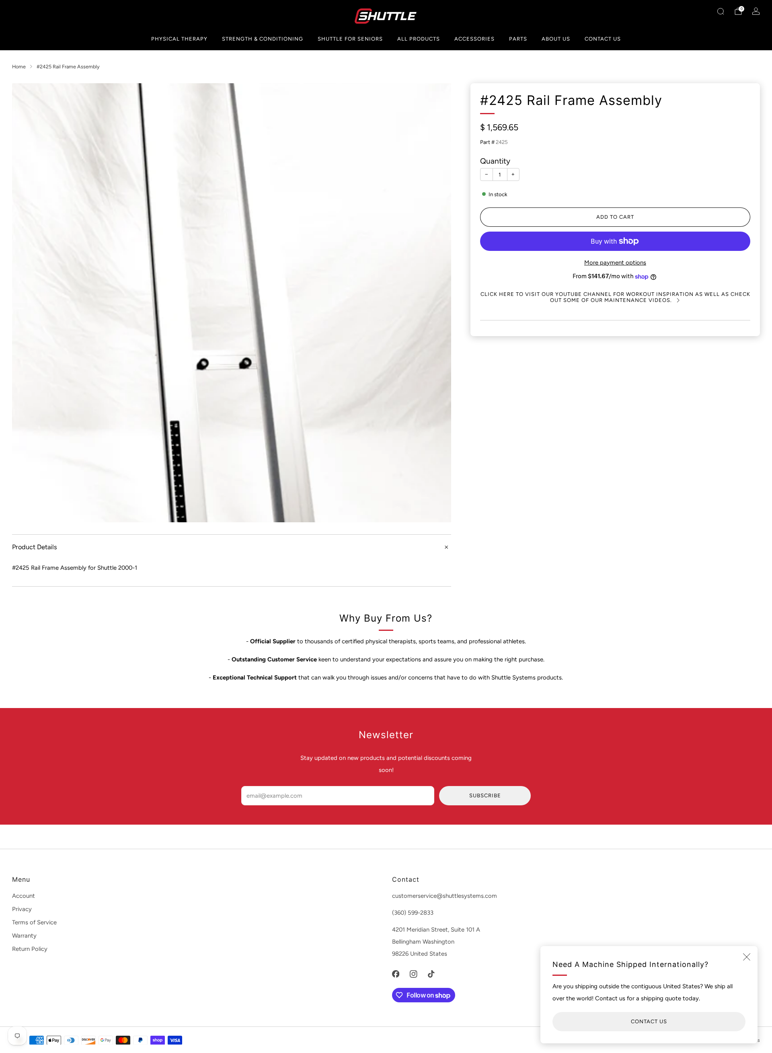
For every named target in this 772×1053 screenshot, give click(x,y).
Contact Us (603, 39)
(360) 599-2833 (412, 912)
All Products (418, 39)
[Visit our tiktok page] (431, 974)
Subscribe (485, 795)
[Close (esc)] (747, 957)
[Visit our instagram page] (413, 974)
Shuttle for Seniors (350, 39)
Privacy (22, 909)
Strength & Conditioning (262, 39)
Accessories (474, 39)
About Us (556, 39)
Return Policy (29, 948)
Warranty (24, 935)
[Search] (721, 11)
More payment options (615, 262)
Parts (518, 39)
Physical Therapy (179, 39)
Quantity (495, 161)
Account (23, 895)
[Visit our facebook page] (395, 974)
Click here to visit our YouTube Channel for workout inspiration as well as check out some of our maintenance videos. (615, 297)
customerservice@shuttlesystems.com (444, 895)
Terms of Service (34, 922)
